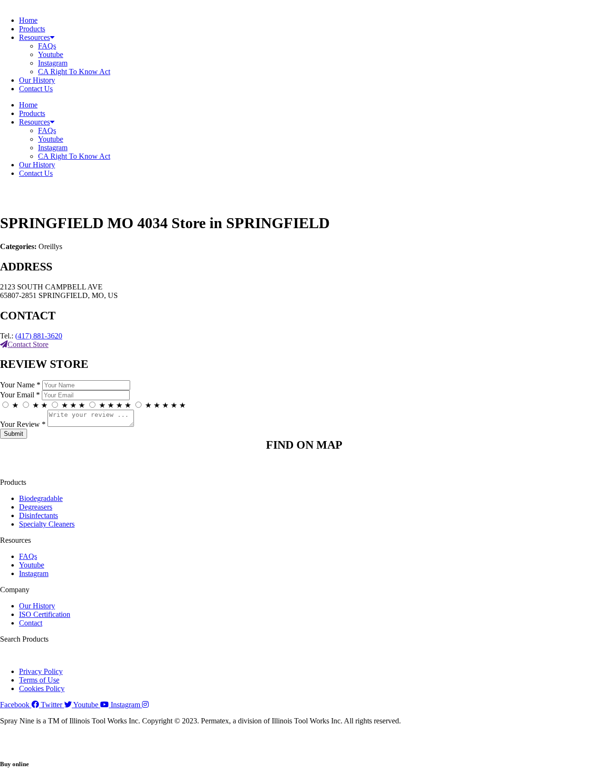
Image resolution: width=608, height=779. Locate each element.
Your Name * (20, 385)
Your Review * (23, 424)
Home (28, 20)
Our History (37, 80)
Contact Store (28, 344)
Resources (34, 37)
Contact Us (36, 89)
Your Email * (20, 395)
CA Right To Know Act (74, 71)
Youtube (50, 54)
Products (32, 29)
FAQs (47, 46)
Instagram (52, 63)
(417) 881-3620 (38, 336)
